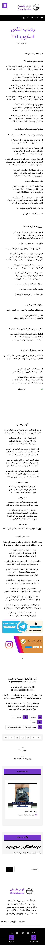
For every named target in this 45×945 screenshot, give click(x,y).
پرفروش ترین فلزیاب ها (27, 815)
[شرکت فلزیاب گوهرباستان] (28, 7)
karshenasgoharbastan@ (22, 689)
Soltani (33, 717)
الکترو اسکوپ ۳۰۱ (30, 727)
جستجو (9, 869)
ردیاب (33, 722)
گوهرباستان (26, 709)
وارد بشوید (18, 852)
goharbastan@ (15, 681)
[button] (4, 5)
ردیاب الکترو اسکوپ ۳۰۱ (14, 727)
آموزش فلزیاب (19, 695)
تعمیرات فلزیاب (33, 698)
